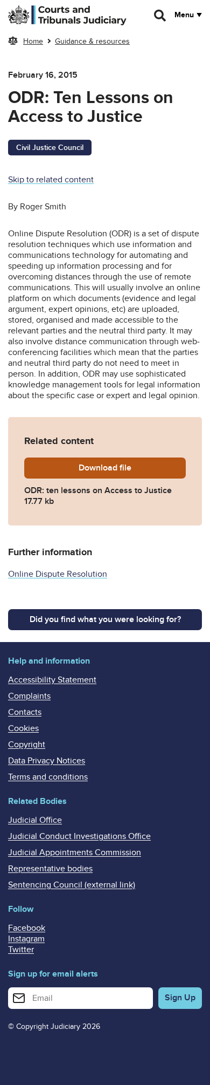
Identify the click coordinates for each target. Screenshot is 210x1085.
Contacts (24, 712)
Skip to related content (51, 179)
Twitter (21, 949)
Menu (184, 15)
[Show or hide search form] (160, 15)
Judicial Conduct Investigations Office (79, 836)
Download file (132, 467)
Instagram (26, 938)
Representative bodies (50, 868)
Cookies (23, 728)
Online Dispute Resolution (57, 574)
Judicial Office (35, 820)
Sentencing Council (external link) (71, 884)
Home (33, 41)
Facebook (26, 928)
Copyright (26, 744)
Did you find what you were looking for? (105, 619)
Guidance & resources (92, 41)
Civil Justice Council (49, 147)
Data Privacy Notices (46, 760)
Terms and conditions (48, 777)
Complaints (29, 696)
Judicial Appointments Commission (74, 852)
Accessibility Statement (52, 679)
